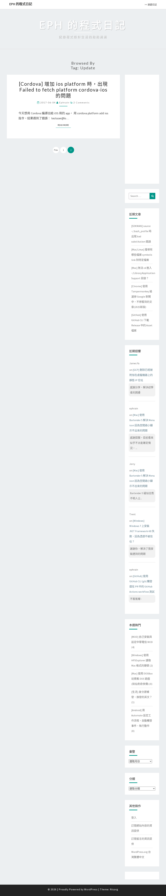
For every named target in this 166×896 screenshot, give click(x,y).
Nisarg (114, 889)
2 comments (81, 102)
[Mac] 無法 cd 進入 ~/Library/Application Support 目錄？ (143, 273)
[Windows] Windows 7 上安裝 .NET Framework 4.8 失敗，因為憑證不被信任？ (141, 531)
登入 (133, 817)
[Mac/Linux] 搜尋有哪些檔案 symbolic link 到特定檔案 (142, 254)
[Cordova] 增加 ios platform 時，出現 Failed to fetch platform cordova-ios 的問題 (63, 89)
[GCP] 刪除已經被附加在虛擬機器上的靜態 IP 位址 (141, 375)
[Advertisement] (142, 128)
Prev (56, 150)
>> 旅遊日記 (151, 4)
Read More (64, 125)
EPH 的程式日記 (20, 4)
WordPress (91, 889)
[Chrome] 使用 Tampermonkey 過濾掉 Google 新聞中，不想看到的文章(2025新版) (141, 297)
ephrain (64, 102)
